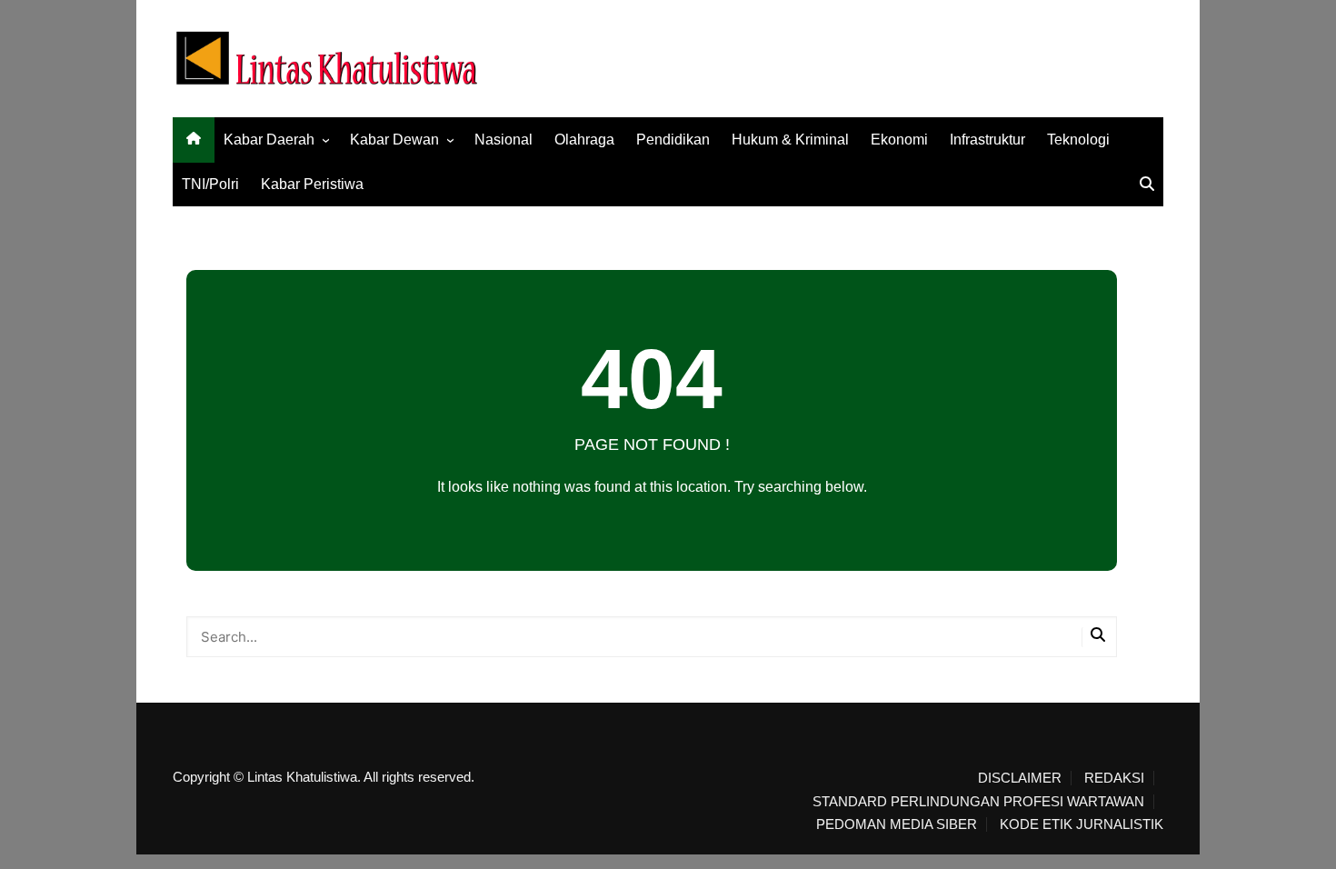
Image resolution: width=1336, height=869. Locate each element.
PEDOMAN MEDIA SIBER (896, 824)
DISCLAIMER (1020, 778)
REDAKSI (1114, 778)
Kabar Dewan (394, 139)
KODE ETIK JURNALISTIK (1081, 824)
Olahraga (584, 139)
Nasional (503, 139)
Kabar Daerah (269, 139)
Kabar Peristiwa (312, 184)
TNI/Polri (210, 184)
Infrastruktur (987, 139)
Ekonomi (899, 139)
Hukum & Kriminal (790, 139)
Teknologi (1078, 139)
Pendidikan (673, 139)
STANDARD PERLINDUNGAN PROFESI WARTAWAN (978, 801)
